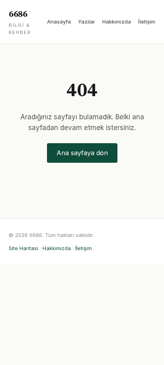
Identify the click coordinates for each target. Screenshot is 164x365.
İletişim (146, 21)
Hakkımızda (116, 21)
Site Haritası (23, 248)
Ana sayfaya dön (82, 153)
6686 (20, 22)
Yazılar (86, 21)
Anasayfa (59, 21)
